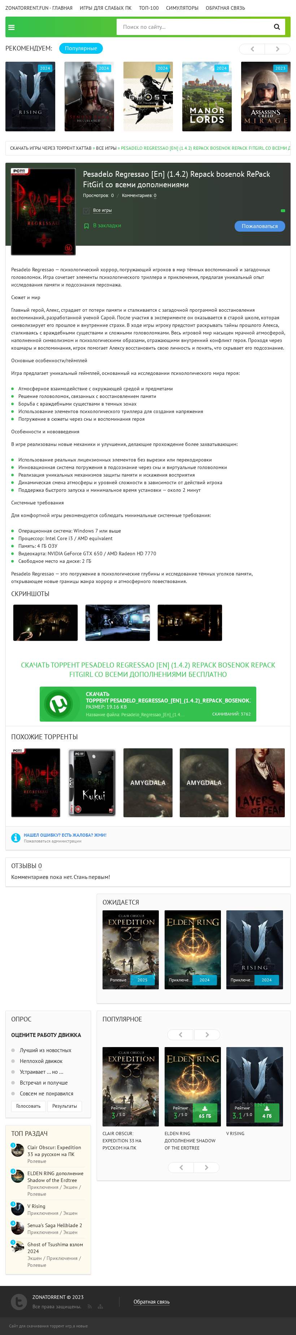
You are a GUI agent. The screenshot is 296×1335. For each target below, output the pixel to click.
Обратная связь (225, 8)
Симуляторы (182, 8)
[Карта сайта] (99, 1305)
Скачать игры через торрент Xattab (51, 148)
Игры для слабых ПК (106, 8)
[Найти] (277, 27)
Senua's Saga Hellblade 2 (54, 1225)
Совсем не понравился (45, 1093)
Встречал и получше (43, 1083)
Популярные (81, 48)
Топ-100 (149, 8)
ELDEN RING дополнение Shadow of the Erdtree (190, 1141)
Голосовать (28, 1106)
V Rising (235, 1134)
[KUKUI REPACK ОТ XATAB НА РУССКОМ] (92, 782)
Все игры (106, 148)
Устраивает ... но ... (40, 1072)
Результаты (64, 1106)
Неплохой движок (40, 1061)
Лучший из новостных (44, 1050)
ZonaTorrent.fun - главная (39, 8)
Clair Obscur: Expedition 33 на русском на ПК (122, 1141)
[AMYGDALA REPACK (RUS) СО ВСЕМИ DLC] (148, 782)
